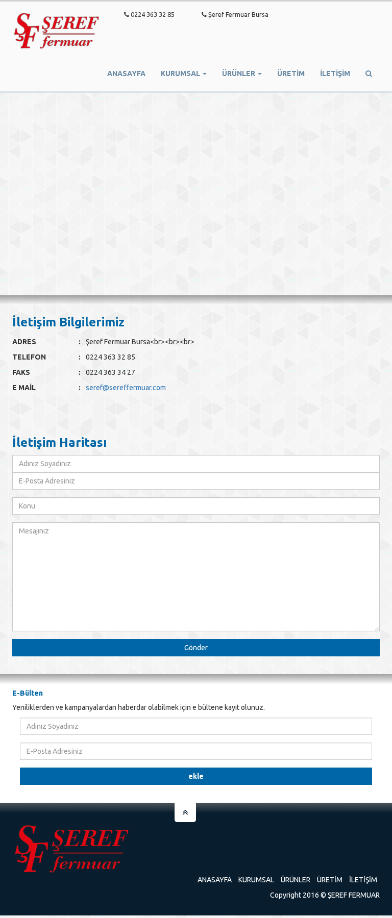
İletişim (335, 73)
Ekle (196, 776)
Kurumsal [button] (181, 73)
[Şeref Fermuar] (57, 36)
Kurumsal (256, 880)
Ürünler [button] (239, 73)
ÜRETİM (291, 73)
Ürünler (295, 880)
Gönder (196, 648)
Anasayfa (126, 73)
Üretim (329, 880)
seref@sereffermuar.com (126, 388)
